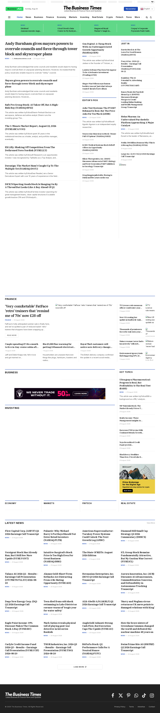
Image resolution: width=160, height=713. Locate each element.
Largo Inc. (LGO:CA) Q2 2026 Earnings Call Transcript (138, 155)
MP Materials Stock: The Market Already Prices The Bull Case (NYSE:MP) (131, 407)
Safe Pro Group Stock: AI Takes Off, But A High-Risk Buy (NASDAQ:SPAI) (31, 106)
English (147, 9)
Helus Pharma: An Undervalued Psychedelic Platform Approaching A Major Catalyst (137, 121)
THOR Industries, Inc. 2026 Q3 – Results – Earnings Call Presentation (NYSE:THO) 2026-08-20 (60, 649)
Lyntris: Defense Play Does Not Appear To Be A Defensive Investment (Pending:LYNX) (99, 72)
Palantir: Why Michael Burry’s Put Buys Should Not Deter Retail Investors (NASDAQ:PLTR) (60, 535)
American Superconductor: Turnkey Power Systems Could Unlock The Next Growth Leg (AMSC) (97, 535)
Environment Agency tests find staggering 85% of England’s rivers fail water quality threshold (131, 354)
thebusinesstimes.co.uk (22, 58)
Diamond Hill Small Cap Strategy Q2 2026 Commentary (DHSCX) (134, 533)
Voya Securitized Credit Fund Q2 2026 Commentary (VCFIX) (130, 443)
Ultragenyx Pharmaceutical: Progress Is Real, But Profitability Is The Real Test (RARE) (135, 384)
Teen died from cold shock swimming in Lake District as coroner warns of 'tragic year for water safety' (60, 606)
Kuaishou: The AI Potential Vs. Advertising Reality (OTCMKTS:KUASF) (131, 82)
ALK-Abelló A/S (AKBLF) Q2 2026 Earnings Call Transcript (99, 603)
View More (151, 523)
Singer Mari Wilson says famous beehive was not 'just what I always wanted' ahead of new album (97, 86)
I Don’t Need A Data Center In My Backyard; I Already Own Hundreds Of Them (67, 29)
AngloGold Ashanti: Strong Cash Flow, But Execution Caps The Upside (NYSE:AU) (97, 625)
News (28, 17)
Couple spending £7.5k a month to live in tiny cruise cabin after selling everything (22, 346)
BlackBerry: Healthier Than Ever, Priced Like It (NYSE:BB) (130, 455)
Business (12, 9)
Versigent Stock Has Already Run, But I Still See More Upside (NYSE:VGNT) (21, 555)
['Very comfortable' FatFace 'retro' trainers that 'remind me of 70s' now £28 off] (85, 321)
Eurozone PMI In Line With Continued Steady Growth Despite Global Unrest (131, 431)
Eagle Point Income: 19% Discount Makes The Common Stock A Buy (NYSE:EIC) (21, 625)
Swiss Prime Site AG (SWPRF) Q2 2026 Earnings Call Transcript (137, 647)
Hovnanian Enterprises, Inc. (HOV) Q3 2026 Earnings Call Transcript (98, 576)
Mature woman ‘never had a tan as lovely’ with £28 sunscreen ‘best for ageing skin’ (131, 342)
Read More (11, 335)
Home (20, 17)
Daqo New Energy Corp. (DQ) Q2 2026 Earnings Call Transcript (21, 604)
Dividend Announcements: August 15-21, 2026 (31, 29)
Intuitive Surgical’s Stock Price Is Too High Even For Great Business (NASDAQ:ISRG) (58, 557)
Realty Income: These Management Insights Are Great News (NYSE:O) (131, 419)
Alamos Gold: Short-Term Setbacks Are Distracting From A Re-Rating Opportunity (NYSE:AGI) (58, 578)
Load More (79, 667)
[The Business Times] (82, 9)
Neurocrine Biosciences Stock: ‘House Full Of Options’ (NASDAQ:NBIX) (99, 135)
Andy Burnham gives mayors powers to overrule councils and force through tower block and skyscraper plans (41, 48)
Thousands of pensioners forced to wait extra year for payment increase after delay (131, 330)
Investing (84, 17)
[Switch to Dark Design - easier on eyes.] (150, 17)
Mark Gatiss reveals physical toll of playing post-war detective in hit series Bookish (60, 627)
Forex (129, 17)
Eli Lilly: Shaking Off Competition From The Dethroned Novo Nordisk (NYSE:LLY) (30, 149)
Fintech (119, 17)
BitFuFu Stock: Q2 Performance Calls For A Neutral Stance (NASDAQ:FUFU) (96, 649)
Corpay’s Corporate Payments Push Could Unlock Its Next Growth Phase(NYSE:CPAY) (140, 29)
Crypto (109, 17)
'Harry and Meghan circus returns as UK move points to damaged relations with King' (137, 604)
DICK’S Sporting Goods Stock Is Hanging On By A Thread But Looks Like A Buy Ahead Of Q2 (31, 186)
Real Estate (97, 17)
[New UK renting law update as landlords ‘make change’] (150, 320)
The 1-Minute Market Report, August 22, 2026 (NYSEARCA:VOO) (30, 127)
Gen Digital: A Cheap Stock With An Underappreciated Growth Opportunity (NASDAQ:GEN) (97, 48)
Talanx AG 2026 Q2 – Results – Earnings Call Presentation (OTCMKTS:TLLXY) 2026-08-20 (21, 578)
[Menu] (9, 17)
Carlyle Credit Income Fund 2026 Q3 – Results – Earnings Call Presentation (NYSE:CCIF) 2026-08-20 (22, 649)
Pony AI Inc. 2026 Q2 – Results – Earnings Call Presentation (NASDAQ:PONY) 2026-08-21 (131, 66)
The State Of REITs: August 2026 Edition (97, 554)
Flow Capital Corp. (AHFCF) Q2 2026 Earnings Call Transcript (22, 532)
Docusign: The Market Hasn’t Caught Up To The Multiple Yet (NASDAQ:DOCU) (31, 167)
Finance (50, 17)
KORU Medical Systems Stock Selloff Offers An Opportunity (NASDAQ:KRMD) (98, 147)
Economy (61, 17)
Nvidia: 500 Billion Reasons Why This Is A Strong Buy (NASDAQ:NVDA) (138, 143)
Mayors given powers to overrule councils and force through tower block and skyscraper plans (31, 83)
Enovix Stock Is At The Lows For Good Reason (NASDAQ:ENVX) (131, 52)
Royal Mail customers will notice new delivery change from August (95, 346)
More (137, 17)
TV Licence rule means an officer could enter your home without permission (131, 306)
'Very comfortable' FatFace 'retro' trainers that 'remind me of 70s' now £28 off (27, 311)
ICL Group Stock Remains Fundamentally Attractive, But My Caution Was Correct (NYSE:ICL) (136, 557)
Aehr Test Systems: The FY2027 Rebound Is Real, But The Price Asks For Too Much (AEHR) (99, 111)
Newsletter (131, 9)
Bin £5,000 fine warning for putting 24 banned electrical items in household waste (58, 346)
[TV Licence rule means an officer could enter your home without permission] (150, 308)
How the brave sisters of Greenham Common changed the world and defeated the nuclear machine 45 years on (137, 627)
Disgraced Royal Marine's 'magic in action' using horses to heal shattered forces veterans (103, 29)
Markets (73, 17)
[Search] (146, 17)
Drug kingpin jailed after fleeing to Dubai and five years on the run (97, 176)
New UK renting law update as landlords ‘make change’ (131, 318)
